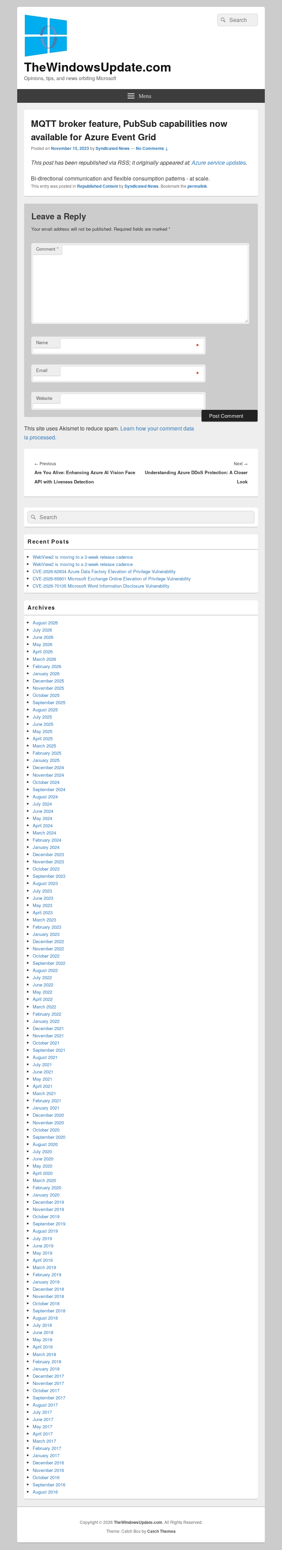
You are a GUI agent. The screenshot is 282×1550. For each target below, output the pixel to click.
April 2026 (43, 651)
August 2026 (45, 622)
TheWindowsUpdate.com (97, 66)
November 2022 (48, 948)
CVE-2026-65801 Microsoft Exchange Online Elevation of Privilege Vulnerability (112, 578)
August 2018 (45, 1317)
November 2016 (48, 1470)
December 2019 (48, 1202)
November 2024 (48, 775)
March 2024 (44, 832)
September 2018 (49, 1310)
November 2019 (48, 1209)
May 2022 (42, 992)
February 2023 (47, 927)
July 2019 (42, 1238)
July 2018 (42, 1325)
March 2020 (44, 1180)
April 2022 (43, 999)
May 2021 (42, 1079)
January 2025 (46, 760)
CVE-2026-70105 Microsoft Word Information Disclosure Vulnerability (101, 585)
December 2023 (48, 854)
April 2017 (43, 1433)
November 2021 (48, 1035)
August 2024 (45, 796)
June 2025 (43, 724)
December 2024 (48, 767)
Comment (47, 248)
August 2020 (45, 1144)
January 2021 (46, 1107)
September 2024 (49, 789)
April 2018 (43, 1346)
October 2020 (46, 1129)
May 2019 (42, 1252)
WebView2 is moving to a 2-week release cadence (83, 557)
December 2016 (48, 1462)
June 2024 (43, 811)
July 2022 (42, 977)
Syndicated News (113, 148)
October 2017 (46, 1390)
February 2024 (47, 840)
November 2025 (48, 688)
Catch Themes (161, 1531)
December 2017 (48, 1376)
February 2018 (47, 1361)
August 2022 (45, 970)
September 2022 (49, 963)
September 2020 (49, 1137)
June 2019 (43, 1245)
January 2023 (46, 934)
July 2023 (42, 890)
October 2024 (46, 782)
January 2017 (46, 1455)
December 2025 (48, 680)
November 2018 (48, 1296)
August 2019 (45, 1230)
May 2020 (42, 1165)
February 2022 (47, 1014)
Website (44, 398)
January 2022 (46, 1021)
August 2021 (45, 1057)
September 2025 (49, 702)
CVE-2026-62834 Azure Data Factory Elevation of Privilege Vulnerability (104, 571)
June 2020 (43, 1158)
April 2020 (43, 1173)
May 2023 (42, 905)
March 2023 (44, 919)
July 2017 (42, 1412)
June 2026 (43, 637)
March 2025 (44, 745)
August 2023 (45, 883)
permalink (197, 186)
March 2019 (44, 1267)
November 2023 (48, 861)
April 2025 (43, 738)
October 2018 (46, 1303)
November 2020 (48, 1122)
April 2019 (43, 1260)
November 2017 (48, 1383)
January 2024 (46, 847)
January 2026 (46, 673)
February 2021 (47, 1100)
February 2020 (47, 1187)
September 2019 (49, 1223)
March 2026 (44, 659)
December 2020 (48, 1115)
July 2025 (42, 716)
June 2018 (43, 1332)
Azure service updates (219, 162)
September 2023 (49, 876)
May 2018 (42, 1339)
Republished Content (97, 186)
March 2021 (44, 1093)
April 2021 (43, 1086)
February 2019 (47, 1274)
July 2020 (42, 1151)
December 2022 (48, 941)
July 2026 (42, 629)
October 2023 (46, 868)
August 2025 (45, 709)
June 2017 (43, 1419)
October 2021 (46, 1042)
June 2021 (43, 1071)
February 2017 (47, 1448)
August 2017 (45, 1404)
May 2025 (42, 731)
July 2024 (42, 803)
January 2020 (46, 1194)
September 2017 (49, 1397)
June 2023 (43, 898)
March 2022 (44, 1006)
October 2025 (46, 695)
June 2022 (43, 984)
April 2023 (43, 912)
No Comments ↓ (152, 148)
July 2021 (42, 1064)
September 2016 (49, 1484)
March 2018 (44, 1354)
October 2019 (46, 1216)
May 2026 (42, 644)
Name (42, 342)
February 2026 (47, 666)
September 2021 (49, 1050)
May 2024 (42, 818)
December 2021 (48, 1028)
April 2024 (43, 825)
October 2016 (46, 1477)
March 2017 (44, 1441)
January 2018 (46, 1368)
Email (41, 370)
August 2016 (45, 1491)
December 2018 (48, 1289)
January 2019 (46, 1281)
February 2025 (47, 753)
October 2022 (46, 955)
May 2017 (42, 1426)
